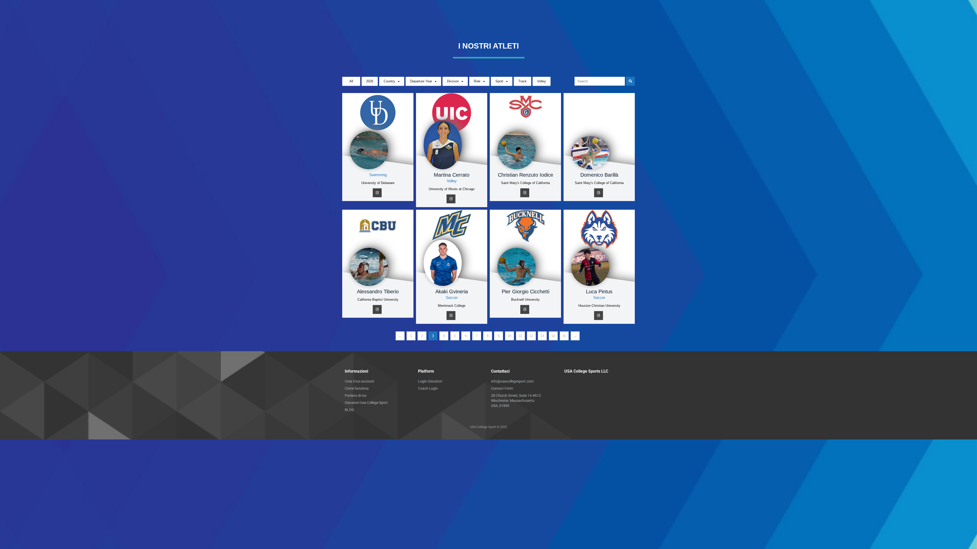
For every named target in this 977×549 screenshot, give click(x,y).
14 (553, 336)
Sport (499, 81)
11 (520, 336)
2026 (369, 81)
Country (389, 81)
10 (509, 336)
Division (453, 81)
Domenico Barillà (599, 175)
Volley (541, 81)
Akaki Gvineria (451, 291)
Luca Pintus (599, 291)
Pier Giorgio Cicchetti (525, 291)
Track (522, 81)
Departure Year (421, 81)
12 (531, 336)
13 (542, 336)
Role (477, 81)
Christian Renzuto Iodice (525, 175)
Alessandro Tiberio (378, 291)
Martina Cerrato (451, 175)
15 (564, 336)
